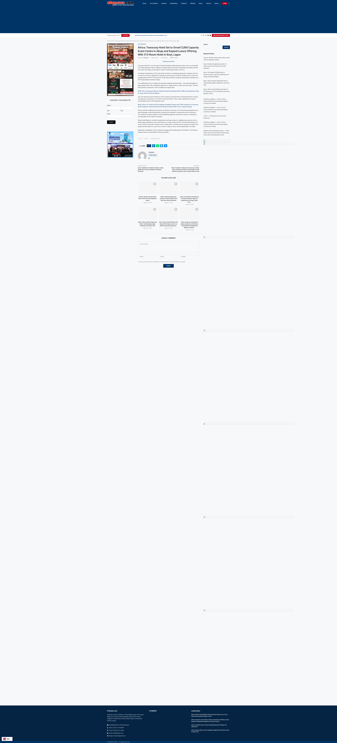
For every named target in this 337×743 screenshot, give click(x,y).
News (200, 3)
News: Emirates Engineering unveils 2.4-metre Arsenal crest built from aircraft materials (168, 198)
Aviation (163, 3)
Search (206, 44)
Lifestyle (192, 3)
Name (109, 105)
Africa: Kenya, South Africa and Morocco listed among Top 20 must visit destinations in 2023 (216, 133)
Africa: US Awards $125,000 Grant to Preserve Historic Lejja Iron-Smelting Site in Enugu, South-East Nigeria (216, 74)
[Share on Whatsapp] (157, 145)
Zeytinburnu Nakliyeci (209, 99)
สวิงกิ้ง (205, 116)
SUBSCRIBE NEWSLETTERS (221, 35)
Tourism (208, 3)
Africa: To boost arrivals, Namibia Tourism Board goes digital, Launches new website (216, 101)
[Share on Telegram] (161, 145)
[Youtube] (210, 35)
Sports (217, 3)
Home (144, 3)
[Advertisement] (168, 19)
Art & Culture (154, 3)
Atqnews (146, 57)
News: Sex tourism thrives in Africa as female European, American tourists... (152, 35)
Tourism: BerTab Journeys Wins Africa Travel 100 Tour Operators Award (147, 198)
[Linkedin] (208, 35)
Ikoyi (140, 138)
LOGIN (224, 3)
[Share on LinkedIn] (153, 145)
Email (108, 114)
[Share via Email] (165, 145)
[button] (131, 35)
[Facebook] (201, 35)
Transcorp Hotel (155, 138)
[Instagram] (206, 35)
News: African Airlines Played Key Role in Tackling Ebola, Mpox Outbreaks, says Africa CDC (147, 223)
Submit (111, 122)
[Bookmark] (154, 183)
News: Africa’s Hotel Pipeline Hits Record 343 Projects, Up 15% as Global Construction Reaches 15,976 (217, 91)
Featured (183, 3)
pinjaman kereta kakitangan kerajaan (214, 130)
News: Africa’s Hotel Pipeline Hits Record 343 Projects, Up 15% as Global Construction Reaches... (168, 223)
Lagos (146, 138)
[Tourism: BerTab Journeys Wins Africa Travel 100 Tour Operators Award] (147, 188)
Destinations (173, 3)
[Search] (229, 3)
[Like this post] (149, 145)
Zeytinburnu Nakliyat (209, 107)
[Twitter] (203, 35)
